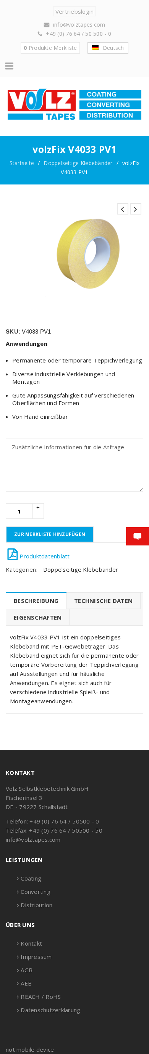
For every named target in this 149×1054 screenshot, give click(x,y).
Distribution (36, 905)
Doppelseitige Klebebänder (78, 163)
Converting (35, 891)
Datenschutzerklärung (50, 1010)
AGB (26, 970)
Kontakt (31, 943)
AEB (26, 983)
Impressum (36, 956)
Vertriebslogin (74, 11)
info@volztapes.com (79, 24)
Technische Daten (103, 600)
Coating (31, 878)
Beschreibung (36, 600)
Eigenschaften (38, 617)
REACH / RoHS (41, 996)
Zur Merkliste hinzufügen (49, 534)
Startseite (22, 163)
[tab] (36, 600)
